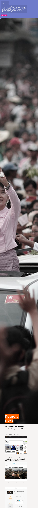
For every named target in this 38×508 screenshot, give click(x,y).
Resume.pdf (4, 15)
